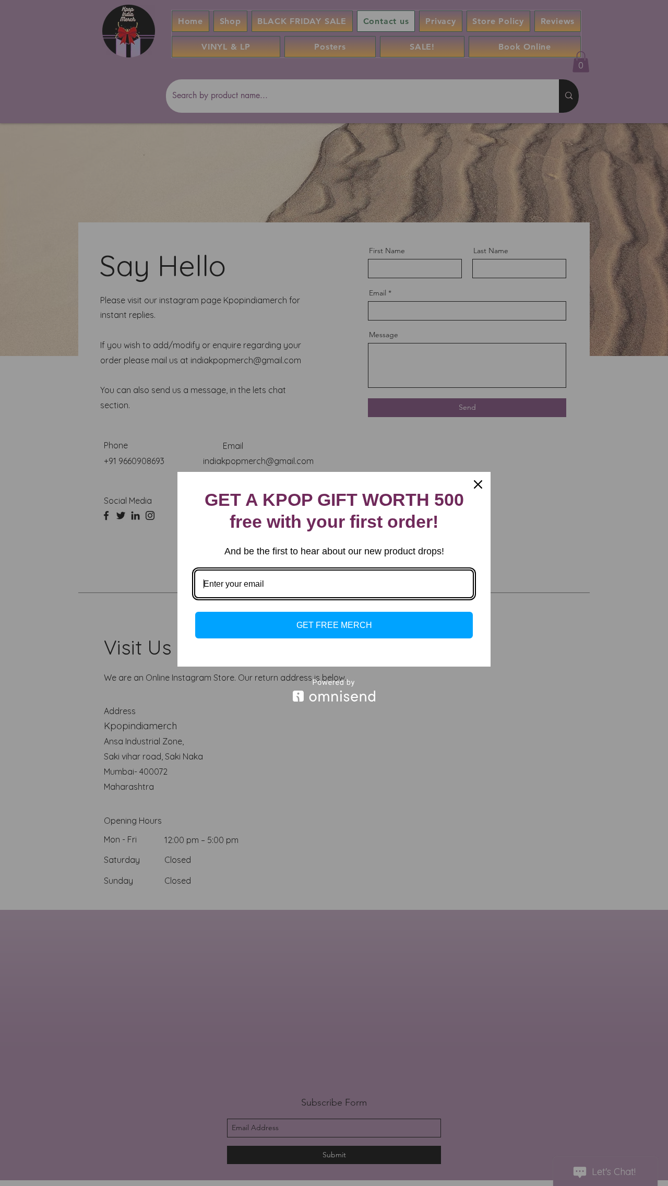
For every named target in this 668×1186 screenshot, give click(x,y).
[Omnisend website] (334, 690)
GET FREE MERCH (334, 625)
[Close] (478, 484)
